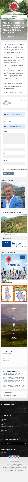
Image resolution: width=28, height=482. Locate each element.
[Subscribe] (25, 443)
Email (4, 153)
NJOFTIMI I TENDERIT (23, 101)
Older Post (22, 99)
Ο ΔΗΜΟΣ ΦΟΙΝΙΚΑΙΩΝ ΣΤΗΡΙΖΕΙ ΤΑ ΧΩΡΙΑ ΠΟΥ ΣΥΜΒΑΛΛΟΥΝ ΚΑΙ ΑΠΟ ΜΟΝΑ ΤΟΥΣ (7, 103)
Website (5, 160)
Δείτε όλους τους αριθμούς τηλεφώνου (9, 434)
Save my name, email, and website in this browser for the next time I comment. (14, 169)
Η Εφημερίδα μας (10, 36)
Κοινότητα (13, 92)
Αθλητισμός (5, 355)
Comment (5, 131)
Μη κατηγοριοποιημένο (7, 362)
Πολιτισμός (5, 365)
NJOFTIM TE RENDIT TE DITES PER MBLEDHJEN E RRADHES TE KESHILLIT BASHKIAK (14, 374)
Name (4, 146)
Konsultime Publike (7, 353)
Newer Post (5, 99)
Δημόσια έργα (5, 358)
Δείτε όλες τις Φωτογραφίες (9, 234)
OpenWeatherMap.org (18, 470)
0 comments (19, 92)
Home (4, 36)
